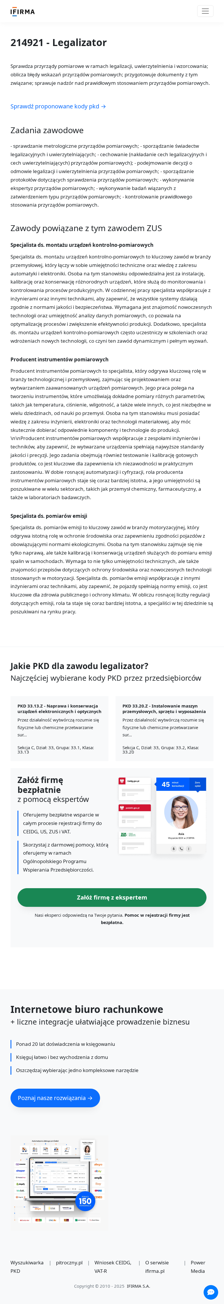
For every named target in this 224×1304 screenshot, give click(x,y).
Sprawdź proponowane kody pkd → (58, 106)
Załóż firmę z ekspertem (112, 897)
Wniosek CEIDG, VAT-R (113, 1266)
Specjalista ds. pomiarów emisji (48, 516)
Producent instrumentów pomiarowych (59, 359)
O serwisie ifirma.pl (157, 1266)
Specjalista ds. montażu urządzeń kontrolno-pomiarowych (81, 245)
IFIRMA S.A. (138, 1286)
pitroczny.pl (69, 1262)
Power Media (198, 1266)
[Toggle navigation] (205, 11)
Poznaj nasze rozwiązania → (55, 1098)
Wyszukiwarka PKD (27, 1266)
